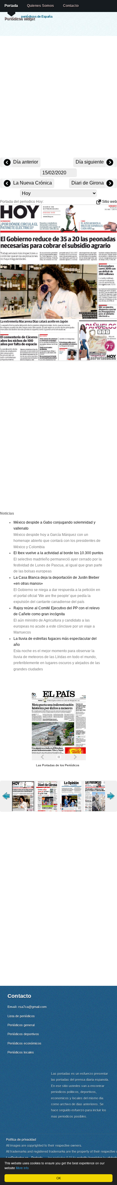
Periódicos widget (19, 18)
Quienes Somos (40, 6)
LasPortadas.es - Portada (24, 1157)
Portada (11, 6)
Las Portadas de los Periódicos (57, 765)
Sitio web (109, 201)
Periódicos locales (21, 1052)
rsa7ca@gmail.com (32, 1007)
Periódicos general (21, 1025)
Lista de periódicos (21, 1016)
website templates (89, 1157)
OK (58, 1178)
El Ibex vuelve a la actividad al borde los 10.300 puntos (58, 553)
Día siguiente (90, 161)
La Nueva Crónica (32, 182)
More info (22, 1168)
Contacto (71, 6)
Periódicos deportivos (23, 1034)
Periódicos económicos (24, 1043)
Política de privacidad (21, 1139)
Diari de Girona (88, 182)
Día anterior (25, 161)
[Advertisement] (58, 97)
